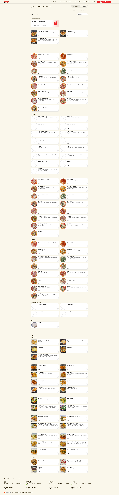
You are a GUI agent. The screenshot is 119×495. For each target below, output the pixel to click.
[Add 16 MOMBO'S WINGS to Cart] (57, 43)
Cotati (5, 481)
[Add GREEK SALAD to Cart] (57, 409)
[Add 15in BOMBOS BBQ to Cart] (57, 191)
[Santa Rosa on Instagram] (50, 489)
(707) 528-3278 (51, 482)
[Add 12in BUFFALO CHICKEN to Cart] (86, 65)
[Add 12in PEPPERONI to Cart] (86, 58)
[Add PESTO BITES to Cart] (57, 351)
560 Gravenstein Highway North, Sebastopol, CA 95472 (81, 483)
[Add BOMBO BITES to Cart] (57, 344)
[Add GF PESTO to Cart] (86, 165)
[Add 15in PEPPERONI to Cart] (86, 183)
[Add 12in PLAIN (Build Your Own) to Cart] (57, 58)
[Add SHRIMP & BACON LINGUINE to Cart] (86, 453)
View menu (6, 487)
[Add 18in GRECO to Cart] (57, 268)
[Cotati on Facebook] (4, 489)
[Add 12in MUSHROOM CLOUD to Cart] (57, 102)
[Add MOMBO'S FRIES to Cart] (57, 377)
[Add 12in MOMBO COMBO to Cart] (57, 95)
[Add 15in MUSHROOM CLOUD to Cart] (57, 228)
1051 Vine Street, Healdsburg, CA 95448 (33, 483)
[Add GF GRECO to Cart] (57, 143)
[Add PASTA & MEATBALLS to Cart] (86, 438)
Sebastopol (73, 481)
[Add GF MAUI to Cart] (57, 150)
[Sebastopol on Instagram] (72, 489)
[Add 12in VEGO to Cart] (57, 110)
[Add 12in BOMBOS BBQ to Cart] (57, 65)
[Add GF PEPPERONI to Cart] (86, 121)
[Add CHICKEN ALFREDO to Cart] (57, 438)
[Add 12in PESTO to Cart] (86, 102)
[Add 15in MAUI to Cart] (57, 213)
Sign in (114, 1)
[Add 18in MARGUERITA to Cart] (86, 268)
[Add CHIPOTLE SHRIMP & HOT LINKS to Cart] (86, 446)
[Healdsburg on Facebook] (26, 489)
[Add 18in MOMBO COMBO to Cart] (57, 283)
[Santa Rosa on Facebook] (49, 489)
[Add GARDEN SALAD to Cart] (57, 402)
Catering (74, 1)
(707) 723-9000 (29, 482)
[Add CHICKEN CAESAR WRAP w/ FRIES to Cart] (86, 420)
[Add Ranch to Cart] (57, 326)
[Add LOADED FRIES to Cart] (86, 384)
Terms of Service (15, 492)
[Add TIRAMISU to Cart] (57, 471)
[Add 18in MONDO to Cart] (86, 283)
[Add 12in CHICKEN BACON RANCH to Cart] (57, 73)
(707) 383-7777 (6, 482)
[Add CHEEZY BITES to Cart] (86, 344)
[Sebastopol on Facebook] (71, 489)
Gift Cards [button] (79, 1)
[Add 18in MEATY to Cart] (86, 275)
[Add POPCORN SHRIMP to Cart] (86, 35)
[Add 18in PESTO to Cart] (86, 290)
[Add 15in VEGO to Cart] (57, 235)
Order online (11, 487)
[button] (106, 2)
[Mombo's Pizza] (6, 2)
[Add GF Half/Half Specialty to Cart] (86, 308)
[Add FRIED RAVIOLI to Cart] (57, 391)
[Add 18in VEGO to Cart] (57, 298)
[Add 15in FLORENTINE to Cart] (86, 198)
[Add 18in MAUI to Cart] (57, 275)
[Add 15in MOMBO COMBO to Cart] (57, 220)
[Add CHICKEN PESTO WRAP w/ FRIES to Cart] (57, 428)
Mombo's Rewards (54, 1)
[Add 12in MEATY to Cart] (86, 88)
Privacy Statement (22, 492)
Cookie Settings (30, 492)
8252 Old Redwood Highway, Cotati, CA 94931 (12, 483)
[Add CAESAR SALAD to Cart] (86, 402)
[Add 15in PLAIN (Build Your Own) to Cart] (57, 183)
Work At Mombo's (91, 1)
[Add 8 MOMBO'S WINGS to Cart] (57, 369)
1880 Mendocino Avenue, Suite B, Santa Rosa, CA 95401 (59, 483)
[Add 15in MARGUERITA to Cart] (86, 205)
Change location (48, 7)
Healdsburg (28, 481)
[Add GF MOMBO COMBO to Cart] (57, 158)
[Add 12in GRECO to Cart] (57, 80)
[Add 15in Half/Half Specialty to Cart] (57, 316)
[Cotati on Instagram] (5, 489)
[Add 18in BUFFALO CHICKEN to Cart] (86, 253)
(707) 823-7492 (74, 482)
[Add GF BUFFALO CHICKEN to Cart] (86, 128)
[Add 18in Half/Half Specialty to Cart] (86, 316)
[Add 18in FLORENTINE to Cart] (86, 260)
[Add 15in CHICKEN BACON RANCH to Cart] (57, 198)
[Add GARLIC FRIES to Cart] (86, 377)
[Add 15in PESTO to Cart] (86, 228)
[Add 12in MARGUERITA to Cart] (86, 80)
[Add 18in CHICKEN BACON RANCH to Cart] (57, 260)
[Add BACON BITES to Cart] (86, 351)
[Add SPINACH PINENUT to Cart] (86, 409)
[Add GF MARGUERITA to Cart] (86, 143)
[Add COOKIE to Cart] (57, 464)
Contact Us (85, 1)
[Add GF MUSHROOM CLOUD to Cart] (57, 165)
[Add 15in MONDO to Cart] (86, 220)
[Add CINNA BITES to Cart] (86, 471)
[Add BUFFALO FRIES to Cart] (57, 384)
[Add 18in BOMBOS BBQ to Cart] (57, 253)
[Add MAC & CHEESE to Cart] (57, 446)
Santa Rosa (51, 481)
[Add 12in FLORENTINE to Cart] (86, 73)
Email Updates (69, 1)
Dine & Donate (62, 1)
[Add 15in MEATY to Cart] (86, 213)
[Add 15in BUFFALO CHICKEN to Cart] (86, 191)
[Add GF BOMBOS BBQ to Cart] (57, 128)
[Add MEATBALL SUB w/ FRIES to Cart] (57, 420)
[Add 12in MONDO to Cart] (86, 95)
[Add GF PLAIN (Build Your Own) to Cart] (57, 121)
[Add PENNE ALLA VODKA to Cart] (57, 453)
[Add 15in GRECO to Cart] (57, 205)
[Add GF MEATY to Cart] (86, 150)
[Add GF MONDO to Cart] (86, 158)
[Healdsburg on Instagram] (27, 489)
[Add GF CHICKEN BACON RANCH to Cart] (57, 135)
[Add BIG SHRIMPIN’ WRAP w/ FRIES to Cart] (86, 428)
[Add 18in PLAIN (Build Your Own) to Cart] (57, 246)
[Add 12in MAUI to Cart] (57, 88)
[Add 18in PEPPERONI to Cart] (86, 246)
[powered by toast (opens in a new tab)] (7, 492)
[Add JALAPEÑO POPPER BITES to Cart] (57, 35)
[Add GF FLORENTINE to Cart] (86, 135)
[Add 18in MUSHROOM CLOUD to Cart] (57, 290)
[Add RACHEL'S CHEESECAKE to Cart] (86, 464)
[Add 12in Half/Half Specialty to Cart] (57, 308)
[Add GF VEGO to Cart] (57, 172)
